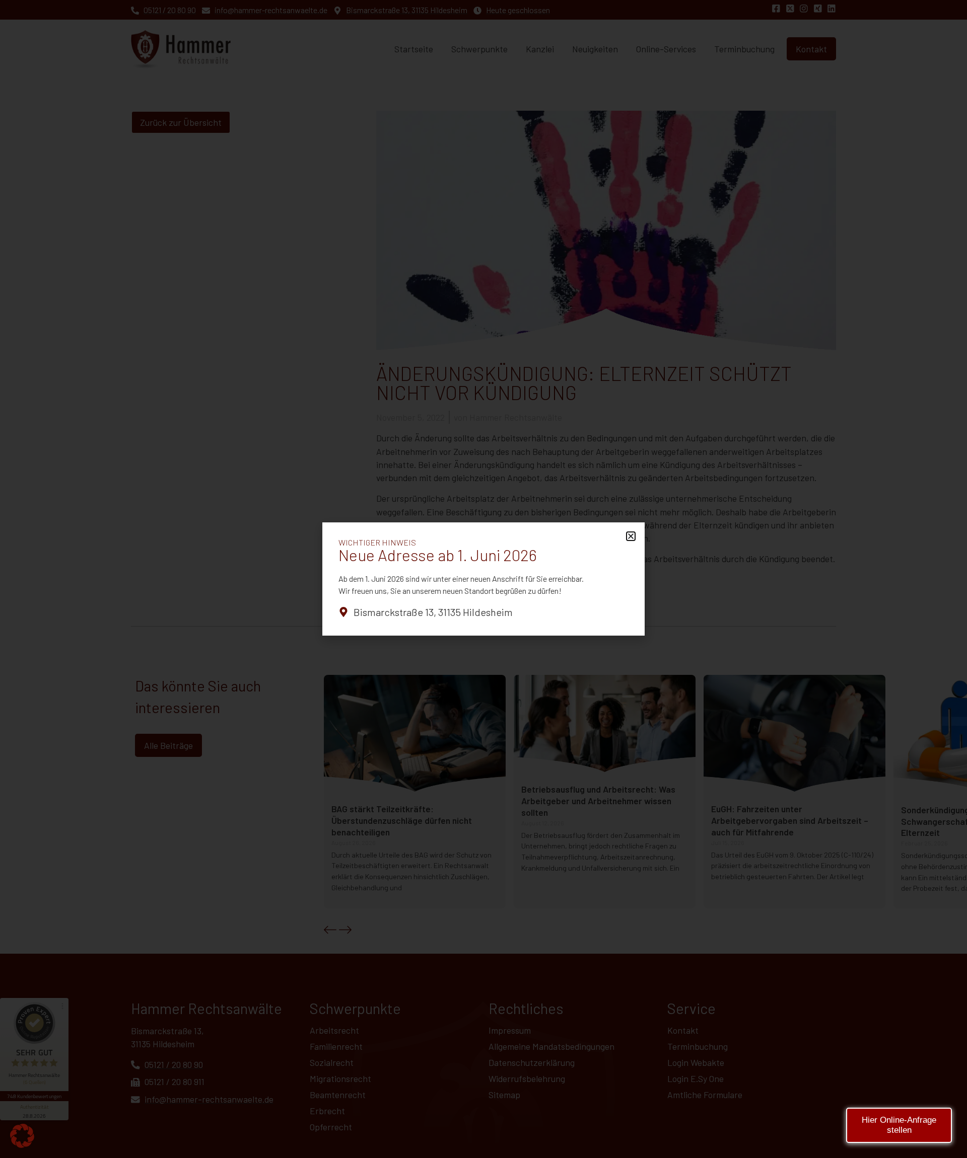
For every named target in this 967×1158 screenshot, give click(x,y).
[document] (483, 579)
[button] (22, 1136)
